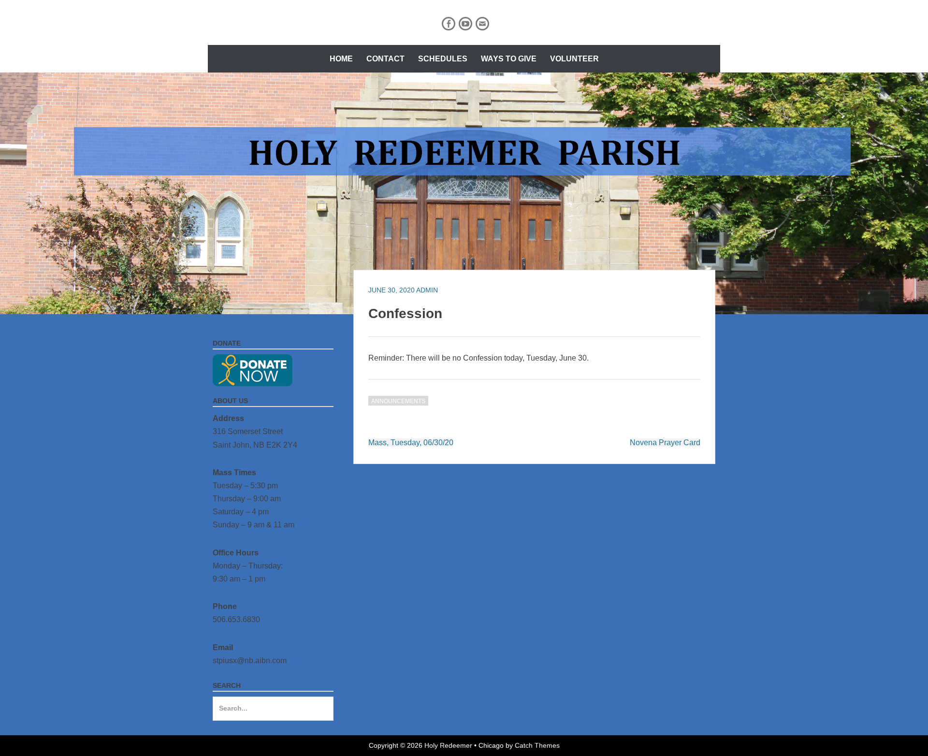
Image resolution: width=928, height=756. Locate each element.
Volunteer (574, 59)
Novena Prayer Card (665, 442)
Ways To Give (508, 59)
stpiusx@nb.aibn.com (250, 660)
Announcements (398, 401)
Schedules (442, 59)
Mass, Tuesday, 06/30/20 (410, 442)
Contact (385, 59)
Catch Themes (537, 745)
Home (341, 59)
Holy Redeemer (448, 745)
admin (427, 290)
